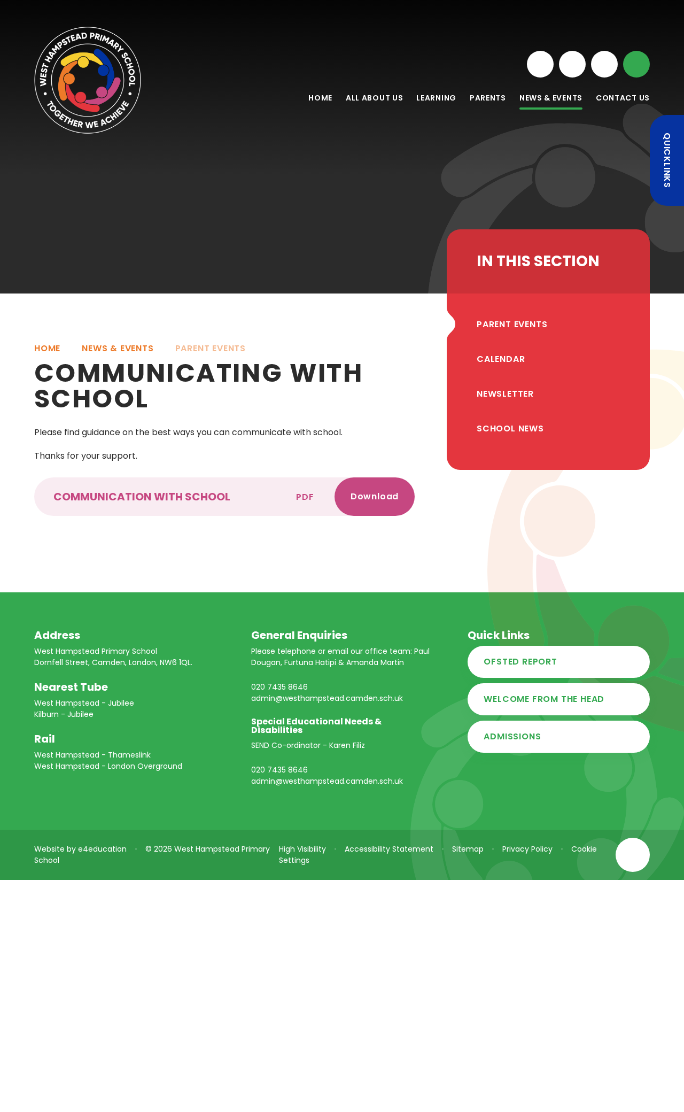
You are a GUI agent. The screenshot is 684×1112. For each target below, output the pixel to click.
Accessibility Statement (389, 849)
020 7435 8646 (279, 687)
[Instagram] (540, 64)
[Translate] (604, 64)
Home (47, 348)
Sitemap (468, 849)
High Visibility (302, 849)
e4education (102, 849)
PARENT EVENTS (210, 348)
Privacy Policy (527, 849)
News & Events (117, 348)
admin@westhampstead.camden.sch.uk (327, 698)
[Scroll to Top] (633, 855)
